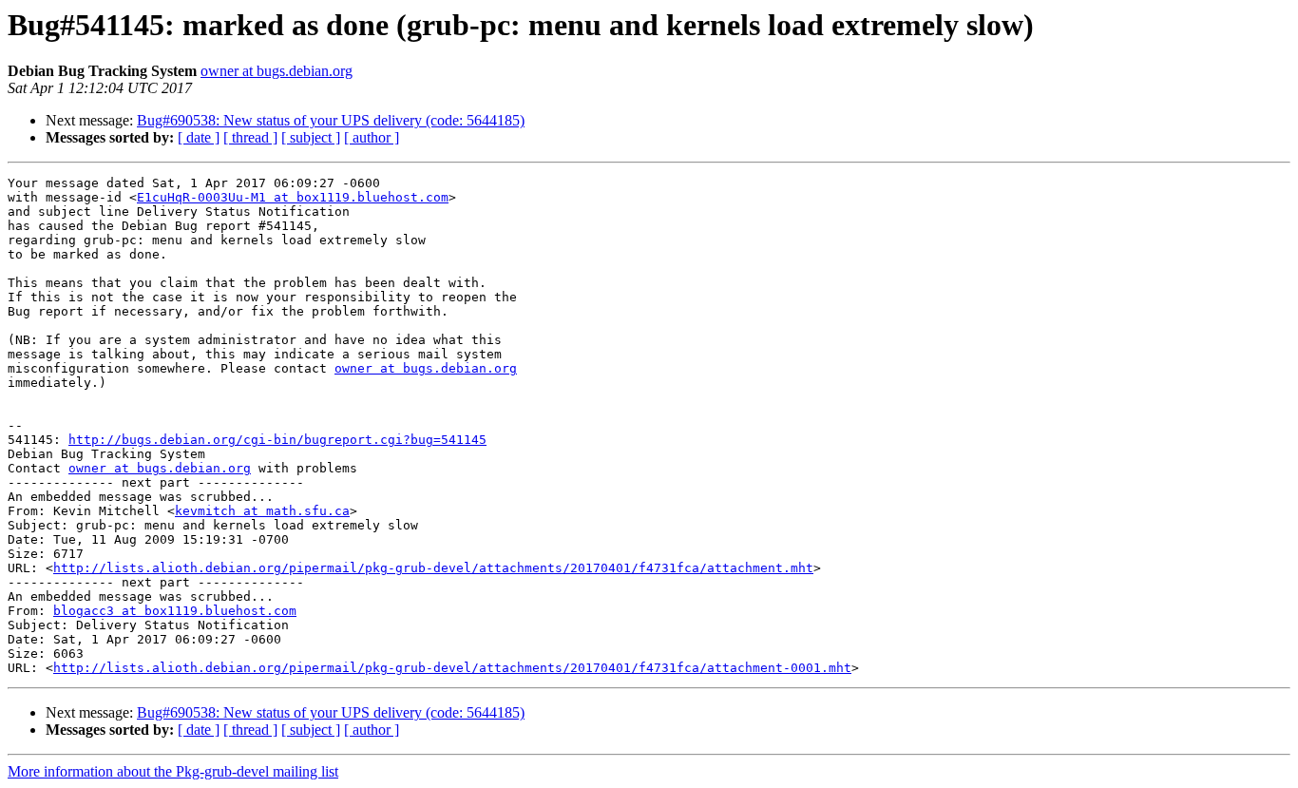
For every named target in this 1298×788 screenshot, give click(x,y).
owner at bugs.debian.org (276, 71)
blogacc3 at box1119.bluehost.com (174, 611)
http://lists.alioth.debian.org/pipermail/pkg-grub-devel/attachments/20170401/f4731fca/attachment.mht (433, 568)
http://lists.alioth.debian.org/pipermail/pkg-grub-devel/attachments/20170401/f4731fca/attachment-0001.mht (452, 668)
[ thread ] (250, 137)
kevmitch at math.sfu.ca (262, 511)
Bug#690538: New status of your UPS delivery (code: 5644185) (331, 120)
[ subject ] (310, 137)
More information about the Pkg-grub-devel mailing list (173, 771)
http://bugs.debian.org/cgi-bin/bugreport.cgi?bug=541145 (277, 439)
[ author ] (371, 137)
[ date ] (199, 137)
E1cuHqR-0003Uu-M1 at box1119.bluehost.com (293, 197)
